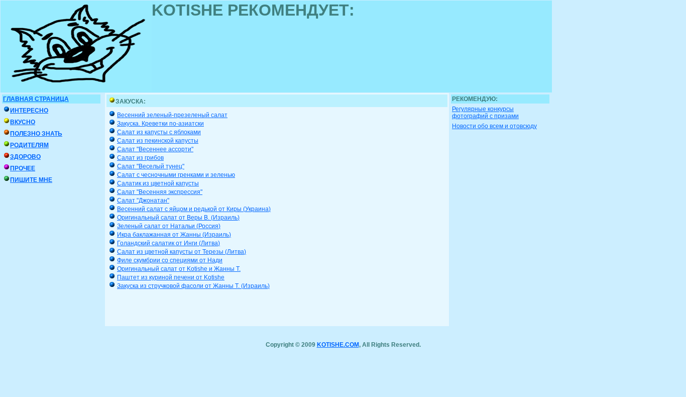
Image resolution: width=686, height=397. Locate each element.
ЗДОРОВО (25, 156)
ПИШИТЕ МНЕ (31, 179)
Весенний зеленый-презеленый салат (172, 115)
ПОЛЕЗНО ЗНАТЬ (36, 133)
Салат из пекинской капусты (157, 140)
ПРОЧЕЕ (22, 168)
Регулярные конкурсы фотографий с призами (485, 113)
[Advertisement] (334, 42)
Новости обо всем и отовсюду (494, 126)
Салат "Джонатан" (143, 200)
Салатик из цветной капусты (158, 183)
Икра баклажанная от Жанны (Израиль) (174, 234)
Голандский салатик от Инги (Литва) (168, 243)
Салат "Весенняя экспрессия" (159, 191)
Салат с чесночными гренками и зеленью (176, 174)
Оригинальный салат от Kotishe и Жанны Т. (179, 268)
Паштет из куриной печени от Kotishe (170, 277)
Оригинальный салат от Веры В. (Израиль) (178, 217)
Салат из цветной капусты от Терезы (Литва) (181, 251)
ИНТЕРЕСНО (29, 110)
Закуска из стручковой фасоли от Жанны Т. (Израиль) (193, 285)
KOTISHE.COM (338, 344)
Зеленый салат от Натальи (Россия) (168, 226)
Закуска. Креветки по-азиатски (160, 123)
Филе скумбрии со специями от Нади (169, 260)
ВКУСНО (22, 122)
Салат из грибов (140, 157)
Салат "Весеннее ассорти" (155, 149)
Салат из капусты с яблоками (159, 132)
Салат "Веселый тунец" (150, 166)
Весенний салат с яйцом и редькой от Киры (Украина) (194, 209)
